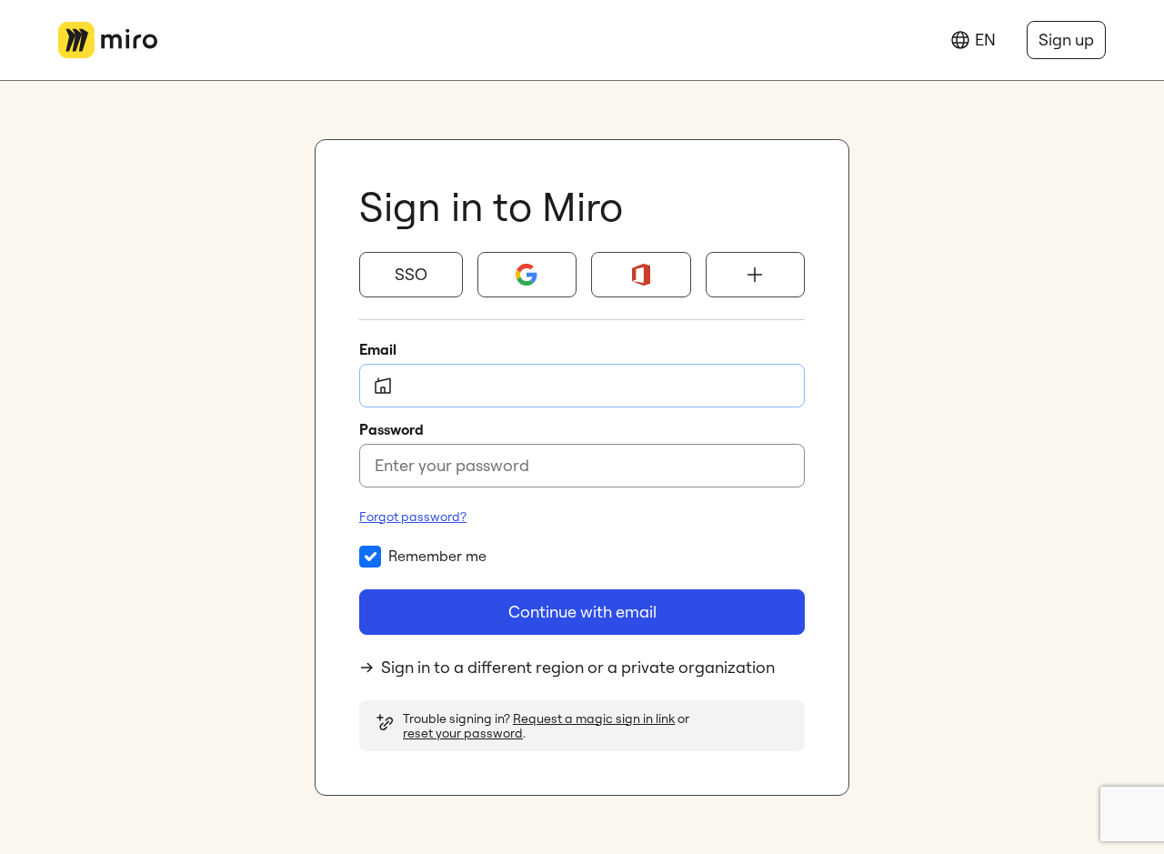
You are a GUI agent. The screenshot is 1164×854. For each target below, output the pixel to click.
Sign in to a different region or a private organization (578, 667)
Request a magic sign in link (594, 718)
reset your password (463, 733)
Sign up (1066, 39)
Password (391, 429)
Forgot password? (413, 516)
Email (377, 349)
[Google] (527, 274)
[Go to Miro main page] (107, 40)
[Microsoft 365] (641, 274)
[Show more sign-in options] (756, 274)
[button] (411, 274)
